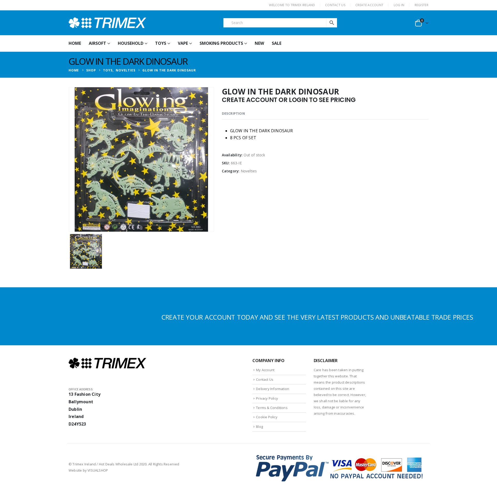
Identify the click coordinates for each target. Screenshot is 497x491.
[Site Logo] (107, 22)
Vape (183, 43)
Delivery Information (272, 388)
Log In (399, 5)
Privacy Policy (267, 398)
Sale (276, 43)
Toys (160, 43)
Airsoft (97, 43)
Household (130, 43)
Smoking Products (221, 43)
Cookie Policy (266, 417)
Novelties (249, 170)
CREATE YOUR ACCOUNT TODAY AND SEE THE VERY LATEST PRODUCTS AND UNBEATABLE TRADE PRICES (317, 317)
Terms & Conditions (272, 407)
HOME (75, 43)
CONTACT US (335, 5)
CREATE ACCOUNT (369, 5)
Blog (259, 426)
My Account (265, 370)
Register (421, 5)
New (259, 43)
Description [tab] (233, 113)
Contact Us (264, 379)
